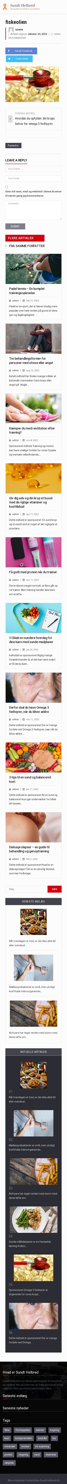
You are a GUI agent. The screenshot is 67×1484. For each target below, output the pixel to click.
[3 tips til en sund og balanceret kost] (33, 757)
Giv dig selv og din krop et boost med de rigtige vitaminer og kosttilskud (31, 502)
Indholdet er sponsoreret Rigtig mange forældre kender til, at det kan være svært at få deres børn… (32, 659)
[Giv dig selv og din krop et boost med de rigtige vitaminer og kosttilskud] (33, 478)
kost (6, 1438)
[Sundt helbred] (21, 6)
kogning (54, 1430)
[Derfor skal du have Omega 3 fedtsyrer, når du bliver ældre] (33, 688)
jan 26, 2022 (32, 649)
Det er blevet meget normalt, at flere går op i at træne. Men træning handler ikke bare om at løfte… (33, 590)
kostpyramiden (23, 1438)
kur (54, 1438)
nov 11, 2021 (32, 580)
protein (8, 1454)
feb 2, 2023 (32, 859)
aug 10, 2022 (32, 370)
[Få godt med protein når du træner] (33, 552)
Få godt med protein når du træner (33, 572)
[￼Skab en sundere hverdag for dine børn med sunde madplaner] (33, 618)
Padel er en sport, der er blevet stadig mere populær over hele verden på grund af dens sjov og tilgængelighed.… (33, 310)
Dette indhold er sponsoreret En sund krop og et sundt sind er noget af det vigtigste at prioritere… (33, 524)
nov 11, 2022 (32, 719)
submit (15, 226)
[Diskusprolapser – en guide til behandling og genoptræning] (33, 827)
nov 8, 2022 (32, 440)
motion (25, 1446)
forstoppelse (23, 1430)
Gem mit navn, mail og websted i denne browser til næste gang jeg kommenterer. (33, 193)
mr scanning (42, 1446)
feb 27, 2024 (32, 300)
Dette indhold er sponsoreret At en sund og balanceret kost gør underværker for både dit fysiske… (33, 799)
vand (37, 1454)
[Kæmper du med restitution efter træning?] (33, 408)
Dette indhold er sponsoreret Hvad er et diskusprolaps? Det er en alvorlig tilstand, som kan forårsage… (32, 869)
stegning (23, 1454)
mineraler (9, 1446)
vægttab (9, 1462)
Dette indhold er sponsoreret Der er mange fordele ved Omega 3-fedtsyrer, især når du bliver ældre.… (33, 729)
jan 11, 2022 (32, 789)
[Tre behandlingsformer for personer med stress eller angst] (33, 339)
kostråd (42, 1438)
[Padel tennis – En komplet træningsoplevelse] (33, 269)
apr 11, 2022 (32, 514)
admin (19, 29)
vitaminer (51, 1454)
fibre (7, 1430)
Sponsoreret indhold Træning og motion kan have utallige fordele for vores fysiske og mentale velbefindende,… (32, 450)
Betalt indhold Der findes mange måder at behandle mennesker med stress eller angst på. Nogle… (32, 380)
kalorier (40, 1430)
